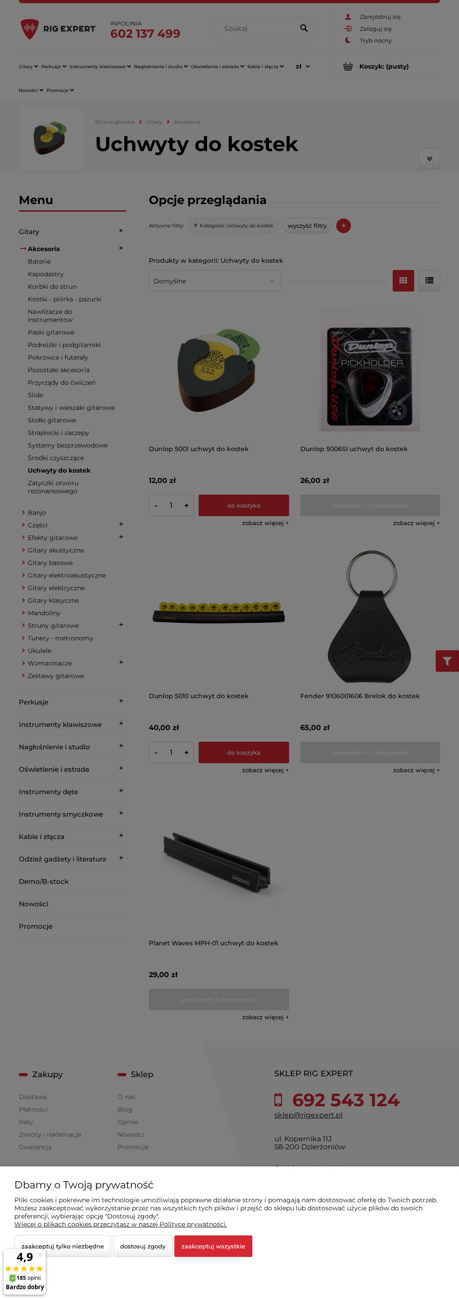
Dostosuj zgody (142, 1246)
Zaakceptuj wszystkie (213, 1246)
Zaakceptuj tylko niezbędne (63, 1246)
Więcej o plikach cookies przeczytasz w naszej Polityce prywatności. (120, 1224)
